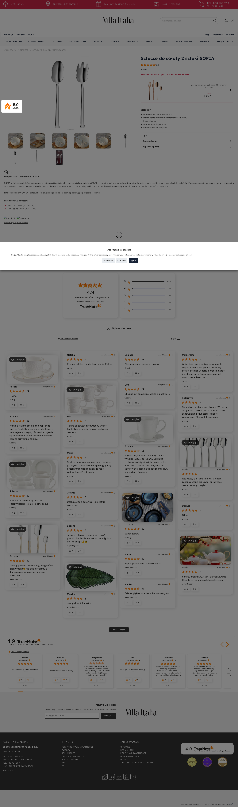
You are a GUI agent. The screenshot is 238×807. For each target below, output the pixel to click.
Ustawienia (108, 260)
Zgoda (133, 260)
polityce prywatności (184, 255)
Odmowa (121, 260)
